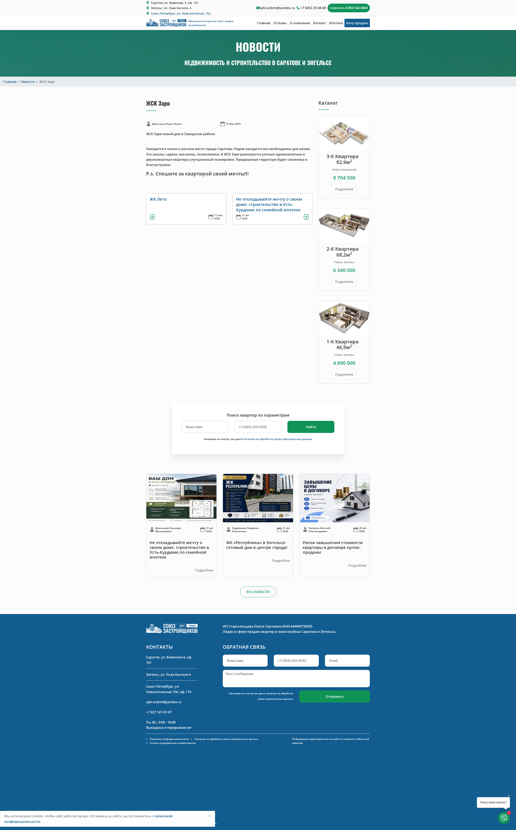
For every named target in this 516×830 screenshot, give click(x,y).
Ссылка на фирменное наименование (173, 743)
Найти (311, 427)
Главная (263, 23)
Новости (28, 81)
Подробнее (344, 189)
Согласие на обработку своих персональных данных (226, 739)
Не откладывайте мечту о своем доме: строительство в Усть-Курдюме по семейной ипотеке (269, 204)
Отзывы (280, 23)
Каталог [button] (319, 23)
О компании (300, 23)
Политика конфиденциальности (169, 739)
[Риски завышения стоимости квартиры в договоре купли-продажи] (335, 498)
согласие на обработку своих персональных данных (277, 439)
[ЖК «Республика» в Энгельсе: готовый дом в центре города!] (258, 498)
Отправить (335, 696)
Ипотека (336, 23)
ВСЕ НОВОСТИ (258, 592)
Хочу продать (357, 23)
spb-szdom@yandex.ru (277, 8)
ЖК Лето (158, 199)
